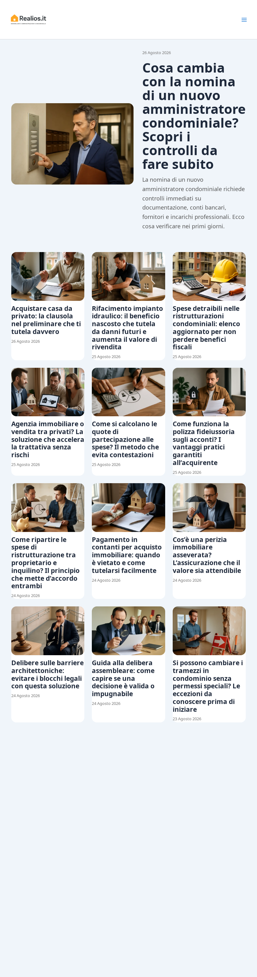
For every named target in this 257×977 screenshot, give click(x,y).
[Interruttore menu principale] (244, 19)
